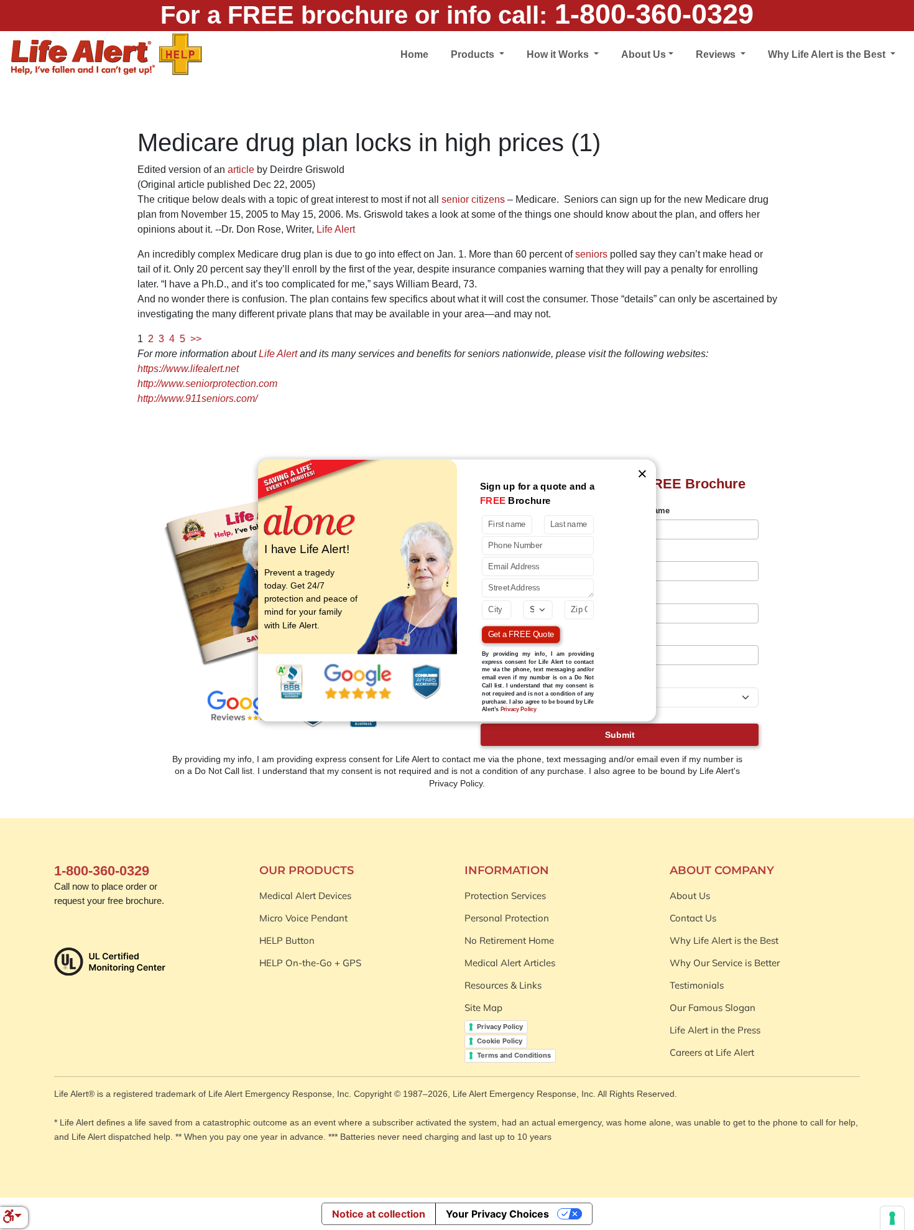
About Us (690, 896)
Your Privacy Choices (497, 1214)
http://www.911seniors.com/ (197, 398)
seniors (591, 254)
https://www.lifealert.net (188, 368)
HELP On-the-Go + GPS (310, 963)
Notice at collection (378, 1214)
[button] (12, 1217)
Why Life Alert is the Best (724, 940)
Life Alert (335, 229)
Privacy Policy (500, 1026)
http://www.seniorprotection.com (207, 383)
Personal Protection (506, 918)
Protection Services (505, 896)
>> (195, 338)
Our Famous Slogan (712, 1007)
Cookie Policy (499, 1041)
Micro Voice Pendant (303, 918)
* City (634, 636)
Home (414, 54)
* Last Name (647, 510)
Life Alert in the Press (715, 1030)
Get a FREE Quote (521, 634)
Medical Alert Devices (305, 896)
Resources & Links (503, 985)
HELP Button (287, 940)
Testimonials (697, 985)
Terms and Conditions (514, 1055)
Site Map (483, 1007)
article (241, 169)
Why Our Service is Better (725, 963)
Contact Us (693, 918)
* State (636, 678)
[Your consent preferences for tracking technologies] (892, 1218)
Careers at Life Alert (712, 1052)
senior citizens (473, 199)
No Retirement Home (509, 940)
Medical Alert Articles (509, 963)
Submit (620, 735)
